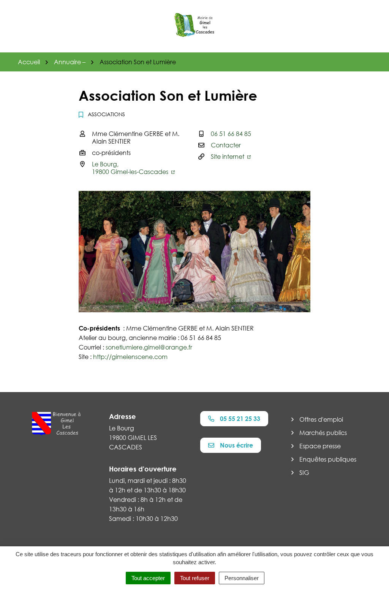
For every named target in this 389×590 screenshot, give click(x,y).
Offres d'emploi (321, 419)
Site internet (228, 156)
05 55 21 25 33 (240, 418)
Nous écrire (236, 445)
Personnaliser (242, 578)
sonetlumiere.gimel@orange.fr (149, 347)
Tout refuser (194, 578)
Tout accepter (148, 578)
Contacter (226, 145)
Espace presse (320, 446)
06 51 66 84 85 (231, 134)
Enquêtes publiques (327, 459)
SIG (304, 472)
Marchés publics (323, 433)
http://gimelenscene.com (130, 357)
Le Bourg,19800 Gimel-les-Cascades (131, 168)
